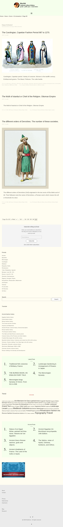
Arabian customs (11, 401)
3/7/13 (3, 35)
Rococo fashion (7, 413)
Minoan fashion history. (7, 321)
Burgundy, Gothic (6, 266)
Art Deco (4, 291)
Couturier (44, 402)
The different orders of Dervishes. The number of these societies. (30, 121)
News (6, 16)
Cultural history (54, 402)
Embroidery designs (32, 404)
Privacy (3, 498)
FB (33, 517)
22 (28, 219)
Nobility (15, 84)
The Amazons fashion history (9, 331)
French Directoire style (40, 404)
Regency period (35, 410)
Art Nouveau (5, 288)
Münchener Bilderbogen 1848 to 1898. (11, 346)
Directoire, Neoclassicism (8, 276)
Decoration (16, 404)
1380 (22, 83)
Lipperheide (10, 408)
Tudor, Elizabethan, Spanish (9, 270)
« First (13, 219)
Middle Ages (12, 84)
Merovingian (5, 259)
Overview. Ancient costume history (10, 348)
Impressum (4, 502)
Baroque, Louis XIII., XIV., (8, 272)
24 (33, 219)
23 (30, 219)
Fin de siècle (5, 286)
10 (20, 219)
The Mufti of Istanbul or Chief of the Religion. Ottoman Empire (29, 96)
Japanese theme (40, 406)
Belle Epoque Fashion (22, 402)
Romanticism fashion (18, 413)
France (53, 83)
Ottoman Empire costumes (50, 109)
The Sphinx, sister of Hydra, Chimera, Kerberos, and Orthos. (46, 442)
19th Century (11, 109)
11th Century (13, 83)
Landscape (55, 406)
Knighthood (47, 406)
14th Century (31, 83)
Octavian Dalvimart (41, 109)
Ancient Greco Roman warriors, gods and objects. (17, 442)
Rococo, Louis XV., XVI (7, 274)
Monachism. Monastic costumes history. (11, 344)
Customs (4, 404)
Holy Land (23, 406)
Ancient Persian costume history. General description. (15, 327)
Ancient (4, 255)
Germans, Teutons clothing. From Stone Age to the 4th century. (17, 342)
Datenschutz (5, 500)
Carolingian (44, 83)
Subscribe (31, 241)
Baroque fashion (14, 402)
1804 (7, 109)
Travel (50, 413)
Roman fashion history (7, 329)
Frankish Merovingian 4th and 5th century (12, 338)
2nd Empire (5, 282)
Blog (3, 509)
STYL (25, 413)
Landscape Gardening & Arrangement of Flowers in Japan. (47, 366)
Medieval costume (41, 84)
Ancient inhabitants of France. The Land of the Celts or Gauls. (18, 451)
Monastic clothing (41, 202)
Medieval (4, 263)
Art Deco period (30, 401)
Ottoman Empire (22, 109)
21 (25, 219)
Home (1, 16)
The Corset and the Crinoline (9, 323)
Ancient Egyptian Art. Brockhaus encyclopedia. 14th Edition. (47, 431)
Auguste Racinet (45, 401)
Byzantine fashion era (33, 84)
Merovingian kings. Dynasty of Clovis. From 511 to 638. (18, 382)
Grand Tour (6, 406)
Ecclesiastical (17, 16)
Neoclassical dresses (49, 408)
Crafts (48, 402)
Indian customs (30, 406)
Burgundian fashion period (35, 402)
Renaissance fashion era (50, 410)
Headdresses (7, 84)
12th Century (18, 83)
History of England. (15, 406)
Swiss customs (30, 413)
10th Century (8, 83)
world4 (7, 35)
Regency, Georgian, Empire (8, 278)
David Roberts (9, 404)
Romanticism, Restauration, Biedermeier (12, 280)
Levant (4, 408)
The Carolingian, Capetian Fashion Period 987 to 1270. (26, 32)
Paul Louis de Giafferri (20, 410)
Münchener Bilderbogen (36, 408)
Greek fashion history (7, 319)
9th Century (36, 83)
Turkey (26, 109)
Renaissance (5, 268)
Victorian (4, 284)
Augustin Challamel (25, 84)
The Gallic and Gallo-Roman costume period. (13, 333)
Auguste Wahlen (55, 401)
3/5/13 (3, 99)
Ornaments (56, 408)
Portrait (28, 410)
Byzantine (40, 83)
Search (4, 297)
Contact (4, 492)
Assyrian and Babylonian (8, 325)
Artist (38, 401)
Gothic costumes (51, 404)
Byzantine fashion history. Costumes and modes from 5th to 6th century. (19, 340)
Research (4, 511)
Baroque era (6, 402)
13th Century (26, 83)
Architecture (19, 401)
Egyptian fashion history (8, 317)
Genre (10, 16)
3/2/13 (3, 124)
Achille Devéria (4, 401)
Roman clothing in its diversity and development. (13, 350)
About (3, 490)
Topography (40, 413)
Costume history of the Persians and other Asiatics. (14, 336)
